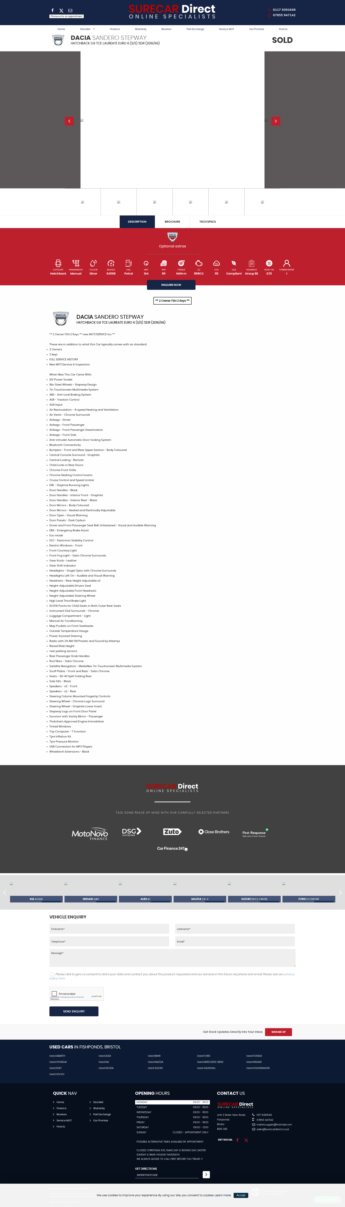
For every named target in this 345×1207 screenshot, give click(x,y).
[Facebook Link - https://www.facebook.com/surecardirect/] (237, 1140)
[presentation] (4, 892)
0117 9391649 (284, 10)
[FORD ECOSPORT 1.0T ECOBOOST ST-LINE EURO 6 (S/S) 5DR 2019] (308, 892)
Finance (115, 29)
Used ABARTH (57, 1056)
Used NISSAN (254, 1062)
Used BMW (154, 1056)
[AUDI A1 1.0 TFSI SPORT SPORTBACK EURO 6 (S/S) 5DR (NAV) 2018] (145, 892)
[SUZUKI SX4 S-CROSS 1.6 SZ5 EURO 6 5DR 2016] (254, 892)
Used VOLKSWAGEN (258, 1068)
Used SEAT (55, 1068)
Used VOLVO (56, 1074)
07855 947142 (284, 15)
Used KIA (104, 1062)
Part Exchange (195, 29)
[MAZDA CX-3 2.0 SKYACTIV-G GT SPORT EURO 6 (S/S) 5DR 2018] (200, 892)
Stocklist (85, 29)
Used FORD (203, 1056)
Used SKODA (106, 1068)
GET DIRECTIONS (146, 1168)
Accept (240, 1195)
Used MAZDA (155, 1062)
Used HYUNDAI (58, 1062)
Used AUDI (105, 1056)
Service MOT (226, 29)
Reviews (166, 29)
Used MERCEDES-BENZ (210, 1062)
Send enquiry (74, 1011)
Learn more (223, 1195)
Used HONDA (254, 1056)
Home (61, 29)
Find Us (283, 29)
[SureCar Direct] (235, 1107)
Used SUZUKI (155, 1068)
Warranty (140, 29)
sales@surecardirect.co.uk (272, 1129)
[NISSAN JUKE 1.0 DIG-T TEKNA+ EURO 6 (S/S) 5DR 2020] (91, 892)
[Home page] (172, 12)
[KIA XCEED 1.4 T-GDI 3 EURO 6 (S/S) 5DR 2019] (36, 892)
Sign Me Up (279, 1032)
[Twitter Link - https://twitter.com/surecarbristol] (246, 1140)
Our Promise (256, 29)
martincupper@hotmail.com (274, 1125)
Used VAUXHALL (206, 1068)
